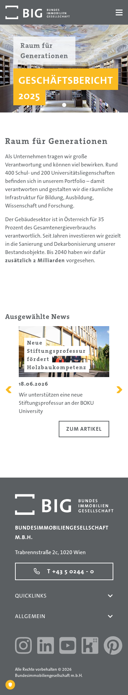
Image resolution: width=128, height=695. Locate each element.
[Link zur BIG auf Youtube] (67, 646)
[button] (110, 596)
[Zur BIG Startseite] (37, 12)
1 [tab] (64, 105)
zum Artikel (84, 428)
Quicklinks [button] (31, 595)
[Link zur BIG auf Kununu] (90, 646)
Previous (8, 389)
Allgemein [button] (30, 616)
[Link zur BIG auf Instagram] (23, 646)
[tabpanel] (64, 68)
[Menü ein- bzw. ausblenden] (119, 12)
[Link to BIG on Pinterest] (113, 646)
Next (119, 389)
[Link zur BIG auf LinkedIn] (45, 646)
